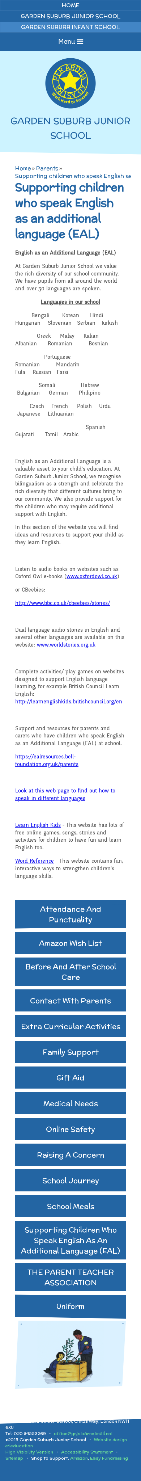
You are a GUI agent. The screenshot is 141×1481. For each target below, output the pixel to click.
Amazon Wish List (70, 943)
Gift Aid (70, 1077)
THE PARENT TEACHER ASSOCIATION (70, 1277)
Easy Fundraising (109, 1458)
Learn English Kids (38, 825)
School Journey (70, 1180)
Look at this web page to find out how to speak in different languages (65, 794)
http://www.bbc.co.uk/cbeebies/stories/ (62, 603)
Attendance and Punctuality (70, 914)
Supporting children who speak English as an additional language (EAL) (70, 1240)
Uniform (70, 1306)
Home (23, 168)
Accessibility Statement (87, 1452)
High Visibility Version (29, 1452)
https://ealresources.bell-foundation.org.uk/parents (46, 760)
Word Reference (34, 860)
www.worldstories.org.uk (66, 644)
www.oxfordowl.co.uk (92, 576)
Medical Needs (70, 1103)
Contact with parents (70, 1000)
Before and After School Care (70, 971)
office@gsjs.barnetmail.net (83, 1433)
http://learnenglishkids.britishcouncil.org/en (68, 701)
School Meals (70, 1206)
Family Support (71, 1052)
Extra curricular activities (70, 1026)
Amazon (79, 1458)
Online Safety (70, 1129)
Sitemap (14, 1458)
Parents (47, 168)
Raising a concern (70, 1154)
